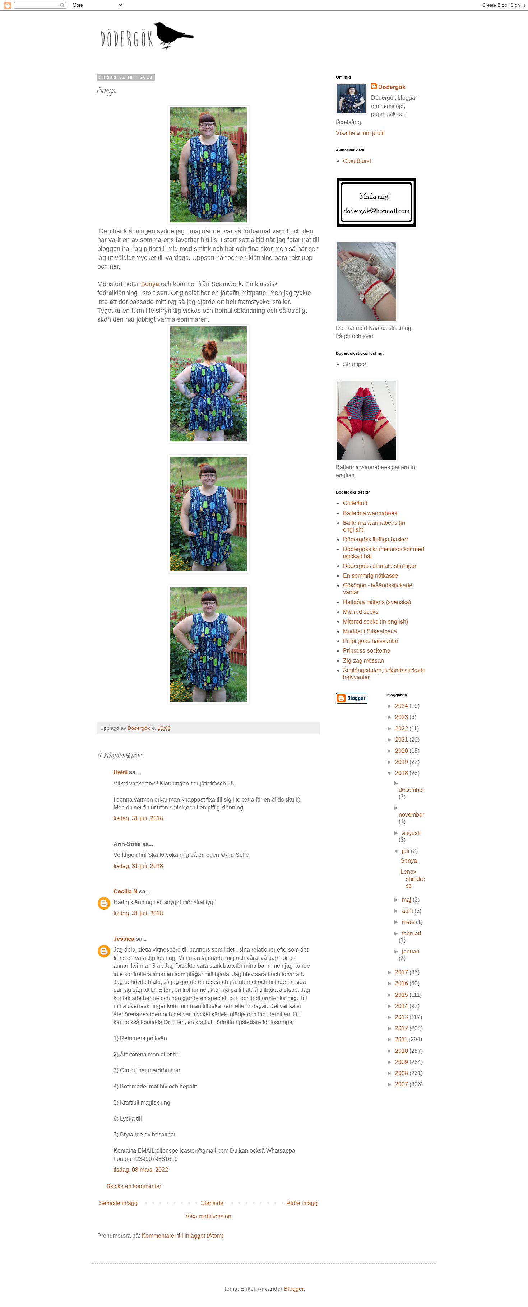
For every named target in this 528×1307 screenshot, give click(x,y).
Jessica (124, 939)
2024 (402, 706)
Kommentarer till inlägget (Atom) (182, 1236)
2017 (402, 972)
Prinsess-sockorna (366, 651)
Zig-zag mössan (363, 661)
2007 (402, 1084)
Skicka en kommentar (133, 1186)
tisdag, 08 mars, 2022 (141, 1170)
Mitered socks (360, 612)
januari (411, 951)
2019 (402, 762)
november (411, 815)
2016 (402, 983)
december (411, 790)
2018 (402, 773)
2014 (402, 1006)
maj (407, 900)
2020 (402, 751)
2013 (402, 1017)
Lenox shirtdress (412, 878)
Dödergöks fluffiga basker (375, 539)
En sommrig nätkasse (370, 576)
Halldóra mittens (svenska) (377, 602)
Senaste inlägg (118, 1203)
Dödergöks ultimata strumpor (379, 566)
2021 (402, 740)
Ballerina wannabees (370, 513)
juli (406, 851)
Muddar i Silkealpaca (370, 631)
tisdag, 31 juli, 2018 (138, 818)
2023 (402, 717)
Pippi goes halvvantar (370, 641)
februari (411, 933)
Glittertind (355, 503)
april (408, 911)
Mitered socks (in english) (375, 622)
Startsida (212, 1203)
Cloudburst (357, 161)
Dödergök (392, 87)
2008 (402, 1073)
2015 (402, 995)
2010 (402, 1051)
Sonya (150, 284)
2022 (402, 728)
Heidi (121, 772)
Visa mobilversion (208, 1216)
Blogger (294, 1289)
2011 (402, 1039)
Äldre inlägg (302, 1203)
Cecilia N (126, 891)
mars (409, 922)
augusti (411, 833)
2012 (402, 1028)
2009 (402, 1062)
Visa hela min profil (360, 133)
